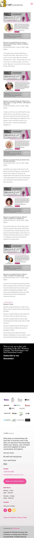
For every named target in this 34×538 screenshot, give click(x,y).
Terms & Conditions (9, 517)
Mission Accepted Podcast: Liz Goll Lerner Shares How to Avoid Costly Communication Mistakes (16, 309)
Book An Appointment (15, 481)
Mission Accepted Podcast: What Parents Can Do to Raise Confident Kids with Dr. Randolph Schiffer (15, 328)
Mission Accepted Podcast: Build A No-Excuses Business (16, 160)
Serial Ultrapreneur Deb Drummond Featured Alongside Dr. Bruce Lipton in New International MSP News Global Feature (16, 335)
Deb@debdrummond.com (13, 475)
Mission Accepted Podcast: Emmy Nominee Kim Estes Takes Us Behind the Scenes (15, 44)
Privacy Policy (22, 517)
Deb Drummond (10, 47)
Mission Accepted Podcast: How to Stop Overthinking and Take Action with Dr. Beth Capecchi (16, 321)
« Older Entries (8, 302)
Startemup (15, 528)
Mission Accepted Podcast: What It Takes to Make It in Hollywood (15, 217)
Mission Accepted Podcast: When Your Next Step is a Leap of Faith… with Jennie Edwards (17, 102)
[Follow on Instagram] (14, 510)
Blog (27, 47)
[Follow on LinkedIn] (9, 510)
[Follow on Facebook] (5, 510)
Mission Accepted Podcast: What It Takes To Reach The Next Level (15, 275)
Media (5, 49)
